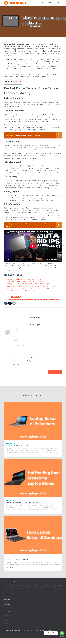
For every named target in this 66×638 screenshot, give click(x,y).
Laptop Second (37, 299)
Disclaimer (18, 630)
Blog (43, 2)
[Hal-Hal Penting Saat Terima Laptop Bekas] (33, 478)
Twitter (6, 602)
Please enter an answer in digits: (22, 361)
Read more (9, 454)
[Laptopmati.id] (15, 3)
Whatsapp (7, 604)
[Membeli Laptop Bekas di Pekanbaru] (33, 421)
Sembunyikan (16, 81)
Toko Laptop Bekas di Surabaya (17, 559)
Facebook (7, 599)
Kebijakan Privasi (29, 630)
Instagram (7, 597)
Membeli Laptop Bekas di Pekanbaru (20, 446)
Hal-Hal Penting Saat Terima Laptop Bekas (22, 502)
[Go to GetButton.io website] (62, 636)
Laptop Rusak (29, 299)
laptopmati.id (55, 173)
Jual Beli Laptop (12, 299)
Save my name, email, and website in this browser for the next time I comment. (37, 358)
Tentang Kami (41, 630)
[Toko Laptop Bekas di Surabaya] (33, 535)
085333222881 (14, 270)
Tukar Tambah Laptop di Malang (51, 299)
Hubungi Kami (9, 630)
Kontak (51, 2)
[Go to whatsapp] (62, 633)
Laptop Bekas (21, 299)
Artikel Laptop (16, 296)
